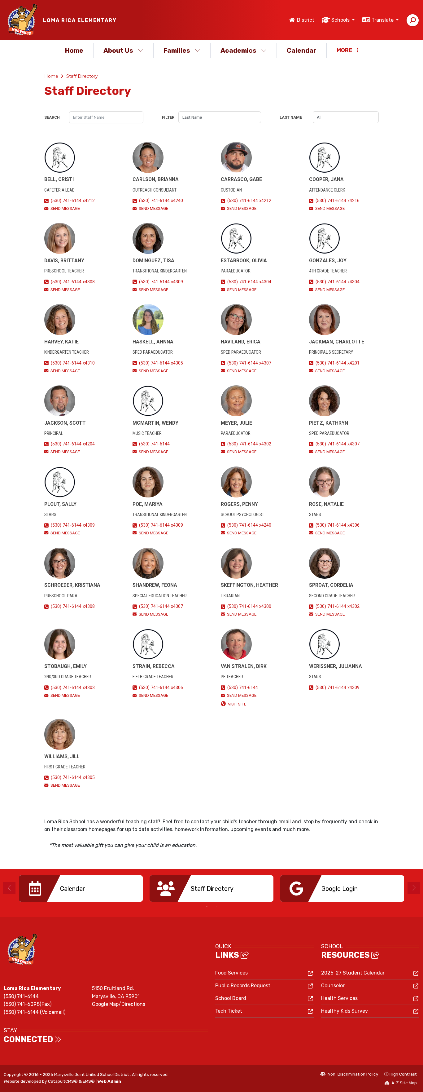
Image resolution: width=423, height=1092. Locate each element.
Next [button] (414, 888)
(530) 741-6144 (154, 444)
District (305, 20)
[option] (80, 888)
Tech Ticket (228, 1011)
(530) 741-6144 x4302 (249, 444)
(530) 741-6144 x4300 (249, 606)
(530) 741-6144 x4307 (249, 363)
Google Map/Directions (118, 1004)
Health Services (339, 998)
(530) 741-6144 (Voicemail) (34, 1012)
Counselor (333, 985)
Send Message (65, 208)
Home (74, 50)
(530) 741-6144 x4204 (73, 444)
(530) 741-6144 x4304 (249, 282)
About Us (118, 50)
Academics (238, 50)
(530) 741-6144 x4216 (338, 200)
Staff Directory (82, 76)
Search (52, 117)
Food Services (231, 973)
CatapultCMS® (63, 1081)
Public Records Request (242, 985)
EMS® (89, 1081)
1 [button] (207, 906)
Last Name (291, 117)
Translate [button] (383, 20)
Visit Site (237, 704)
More (344, 50)
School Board (230, 998)
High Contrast (403, 1074)
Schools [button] (341, 20)
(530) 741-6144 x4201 (338, 363)
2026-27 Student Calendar (353, 973)
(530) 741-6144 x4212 (73, 200)
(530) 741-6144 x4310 (73, 363)
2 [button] (216, 906)
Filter (168, 117)
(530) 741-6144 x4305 (161, 363)
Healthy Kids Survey (344, 1011)
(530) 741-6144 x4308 (73, 282)
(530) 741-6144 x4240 (161, 200)
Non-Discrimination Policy (349, 1075)
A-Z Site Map (401, 1083)
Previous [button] (9, 888)
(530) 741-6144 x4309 (161, 282)
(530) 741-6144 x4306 (338, 525)
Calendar (301, 50)
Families (177, 50)
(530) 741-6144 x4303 (73, 687)
